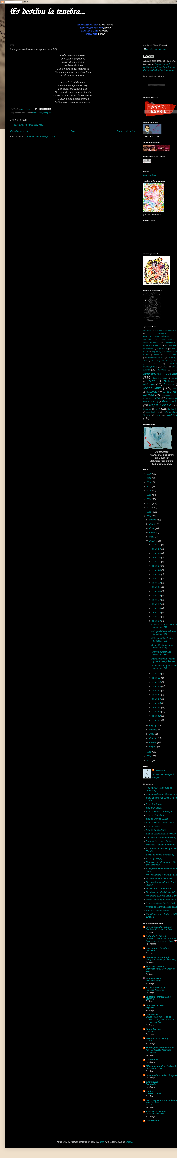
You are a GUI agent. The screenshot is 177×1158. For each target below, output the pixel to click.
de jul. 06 (156, 699)
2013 (149, 503)
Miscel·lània (152, 388)
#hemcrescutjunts (150, 342)
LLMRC (151, 381)
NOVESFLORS (153, 978)
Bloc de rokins (153, 826)
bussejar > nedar (153, 1093)
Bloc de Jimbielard (155, 815)
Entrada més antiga (126, 131)
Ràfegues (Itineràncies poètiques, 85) (162, 639)
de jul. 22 (156, 583)
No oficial (148, 394)
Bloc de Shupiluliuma (156, 830)
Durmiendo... (151, 1084)
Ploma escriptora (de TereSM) (160, 903)
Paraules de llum (153, 981)
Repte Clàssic (160, 405)
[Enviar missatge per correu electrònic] (36, 109)
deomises (160, 770)
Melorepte (149, 384)
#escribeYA (162, 333)
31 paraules (170, 345)
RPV (157, 408)
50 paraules (148, 349)
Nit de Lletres (169, 392)
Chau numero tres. (154, 1068)
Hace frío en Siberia (156, 1111)
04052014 (150, 1040)
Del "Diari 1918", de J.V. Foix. (159, 929)
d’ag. (152, 537)
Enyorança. (151, 1008)
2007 (149, 760)
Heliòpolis (161, 370)
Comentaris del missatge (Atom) (39, 136)
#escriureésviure (167, 339)
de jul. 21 (156, 587)
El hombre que (153, 1029)
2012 (149, 507)
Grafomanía (152, 1059)
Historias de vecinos (155, 990)
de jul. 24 (156, 574)
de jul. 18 (156, 600)
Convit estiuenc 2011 (155, 357)
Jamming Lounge (160, 378)
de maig (153, 730)
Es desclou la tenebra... (47, 11)
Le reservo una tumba (155, 1114)
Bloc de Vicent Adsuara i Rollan (161, 834)
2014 (149, 499)
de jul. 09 (156, 686)
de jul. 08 (156, 690)
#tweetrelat (171, 342)
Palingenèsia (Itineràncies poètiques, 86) (163, 632)
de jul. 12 (156, 673)
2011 (149, 512)
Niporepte (151, 391)
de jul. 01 (156, 720)
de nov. (153, 524)
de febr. (153, 742)
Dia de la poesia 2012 (160, 361)
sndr (102, 1142)
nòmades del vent (155, 1005)
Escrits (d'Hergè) (154, 858)
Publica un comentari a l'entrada (28, 125)
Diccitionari (152, 1014)
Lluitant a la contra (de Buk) (159, 888)
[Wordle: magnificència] (155, 49)
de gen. (153, 746)
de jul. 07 (156, 695)
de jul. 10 (156, 682)
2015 (149, 495)
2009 (149, 752)
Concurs (156, 355)
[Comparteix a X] (45, 109)
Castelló (146, 355)
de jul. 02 (156, 716)
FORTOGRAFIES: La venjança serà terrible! (161, 1101)
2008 (149, 756)
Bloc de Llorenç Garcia (157, 819)
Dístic (165, 367)
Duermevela (152, 1082)
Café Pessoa (152, 1121)
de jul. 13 (156, 621)
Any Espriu (162, 348)
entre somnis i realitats (157, 948)
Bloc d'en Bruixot (154, 804)
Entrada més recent (19, 131)
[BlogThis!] (43, 109)
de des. (153, 520)
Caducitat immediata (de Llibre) (161, 837)
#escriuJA (147, 339)
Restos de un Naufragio (158, 957)
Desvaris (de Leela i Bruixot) (159, 841)
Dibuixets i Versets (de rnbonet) (161, 845)
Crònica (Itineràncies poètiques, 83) (161, 653)
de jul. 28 (156, 557)
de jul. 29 (156, 553)
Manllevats (169, 381)
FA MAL (149, 1104)
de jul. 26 (156, 566)
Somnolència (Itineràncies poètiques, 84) (163, 646)
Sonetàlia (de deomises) (157, 910)
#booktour (147, 330)
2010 (149, 516)
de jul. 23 (156, 578)
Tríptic (158, 415)
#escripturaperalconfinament (157, 336)
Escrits (146, 370)
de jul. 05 (156, 703)
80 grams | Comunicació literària (158, 998)
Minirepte (169, 384)
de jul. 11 (156, 678)
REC (157, 398)
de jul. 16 (156, 608)
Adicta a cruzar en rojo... (158, 1038)
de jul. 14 (156, 616)
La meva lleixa (150, 175)
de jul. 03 (156, 711)
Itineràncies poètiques (41, 113)
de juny (153, 725)
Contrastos (151, 950)
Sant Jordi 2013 (152, 412)
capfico (149, 1091)
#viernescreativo (151, 345)
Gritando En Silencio (156, 936)
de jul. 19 (156, 595)
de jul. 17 (156, 604)
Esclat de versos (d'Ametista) (160, 855)
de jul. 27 (156, 561)
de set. (152, 532)
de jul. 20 (156, 591)
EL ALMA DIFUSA (155, 966)
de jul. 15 (156, 612)
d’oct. (152, 528)
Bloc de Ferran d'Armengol (159, 811)
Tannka (146, 415)
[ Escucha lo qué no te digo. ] (161, 1066)
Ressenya (147, 409)
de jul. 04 (156, 707)
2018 (149, 482)
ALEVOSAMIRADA (155, 988)
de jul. (152, 541)
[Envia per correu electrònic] (40, 109)
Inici (73, 131)
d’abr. (152, 734)
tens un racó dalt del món (159, 927)
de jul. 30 (156, 549)
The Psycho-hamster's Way (160, 1047)
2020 (149, 474)
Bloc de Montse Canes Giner (160, 822)
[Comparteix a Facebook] (47, 109)
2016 (149, 490)
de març (153, 738)
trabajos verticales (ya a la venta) (161, 959)
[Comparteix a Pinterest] (50, 109)
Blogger (129, 1142)
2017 (149, 486)
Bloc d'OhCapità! (154, 808)
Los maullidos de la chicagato (161, 1075)
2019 (149, 478)
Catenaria (150, 1031)
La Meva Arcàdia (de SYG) (159, 878)
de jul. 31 (156, 544)
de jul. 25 (156, 570)
